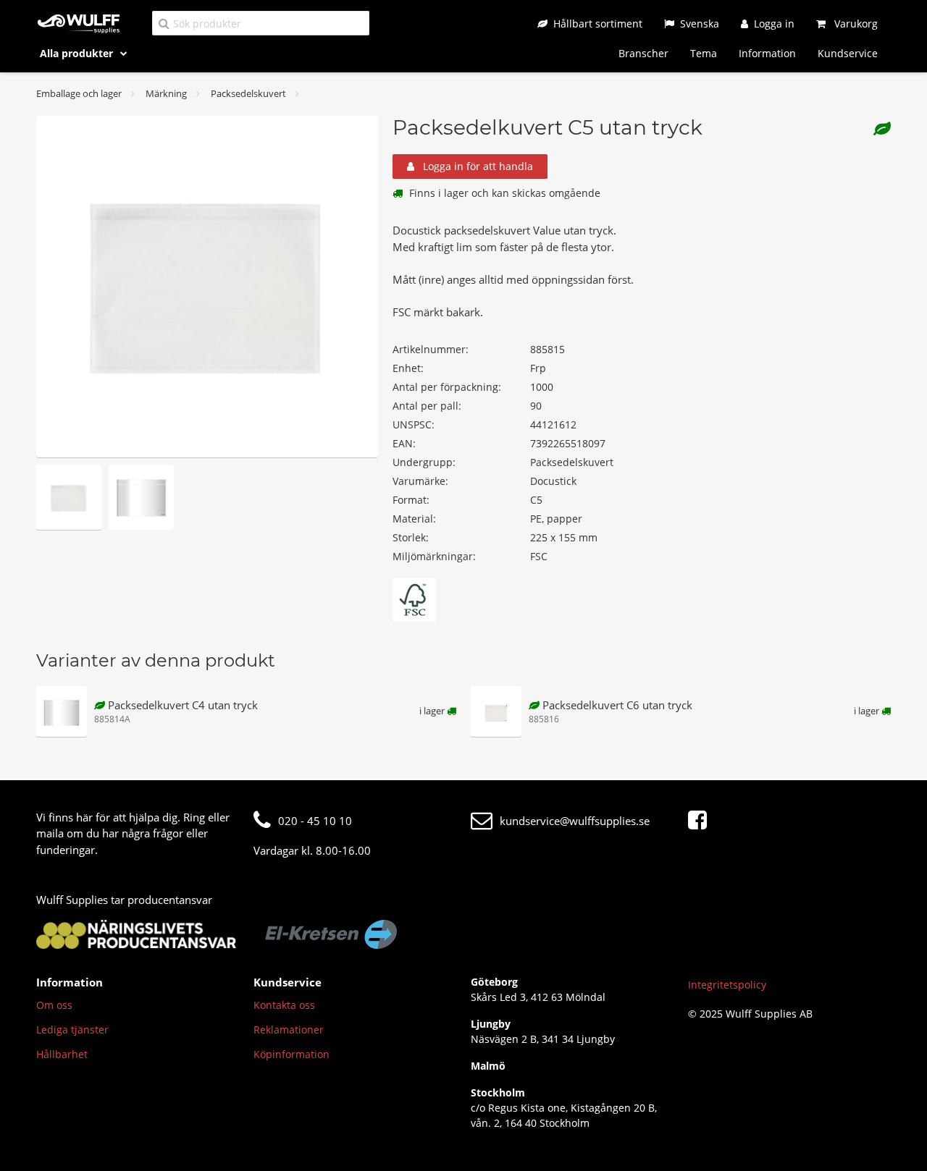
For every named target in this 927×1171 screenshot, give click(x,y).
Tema (703, 53)
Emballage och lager (79, 93)
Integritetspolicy (727, 985)
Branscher (643, 53)
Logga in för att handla (476, 166)
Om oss (54, 1005)
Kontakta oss (284, 1005)
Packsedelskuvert (248, 93)
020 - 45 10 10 (315, 820)
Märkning (166, 93)
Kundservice (848, 53)
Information (767, 53)
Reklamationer (288, 1029)
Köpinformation (291, 1054)
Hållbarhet (62, 1054)
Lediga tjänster (72, 1029)
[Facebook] (701, 820)
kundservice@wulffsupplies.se (575, 820)
